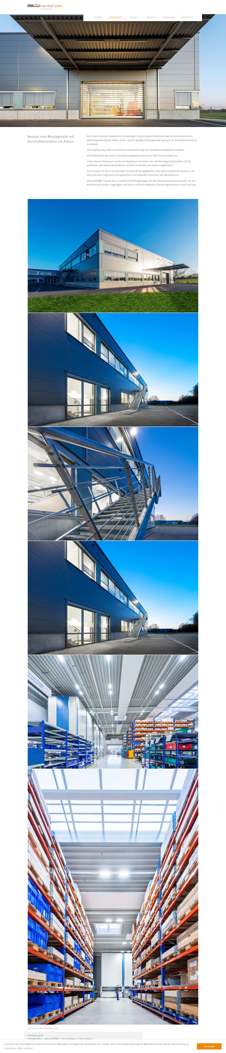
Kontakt (187, 17)
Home (98, 17)
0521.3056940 (69, 1038)
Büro (134, 17)
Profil (151, 17)
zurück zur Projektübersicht (43, 1028)
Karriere (169, 17)
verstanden (209, 1046)
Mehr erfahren (25, 1048)
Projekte (116, 17)
